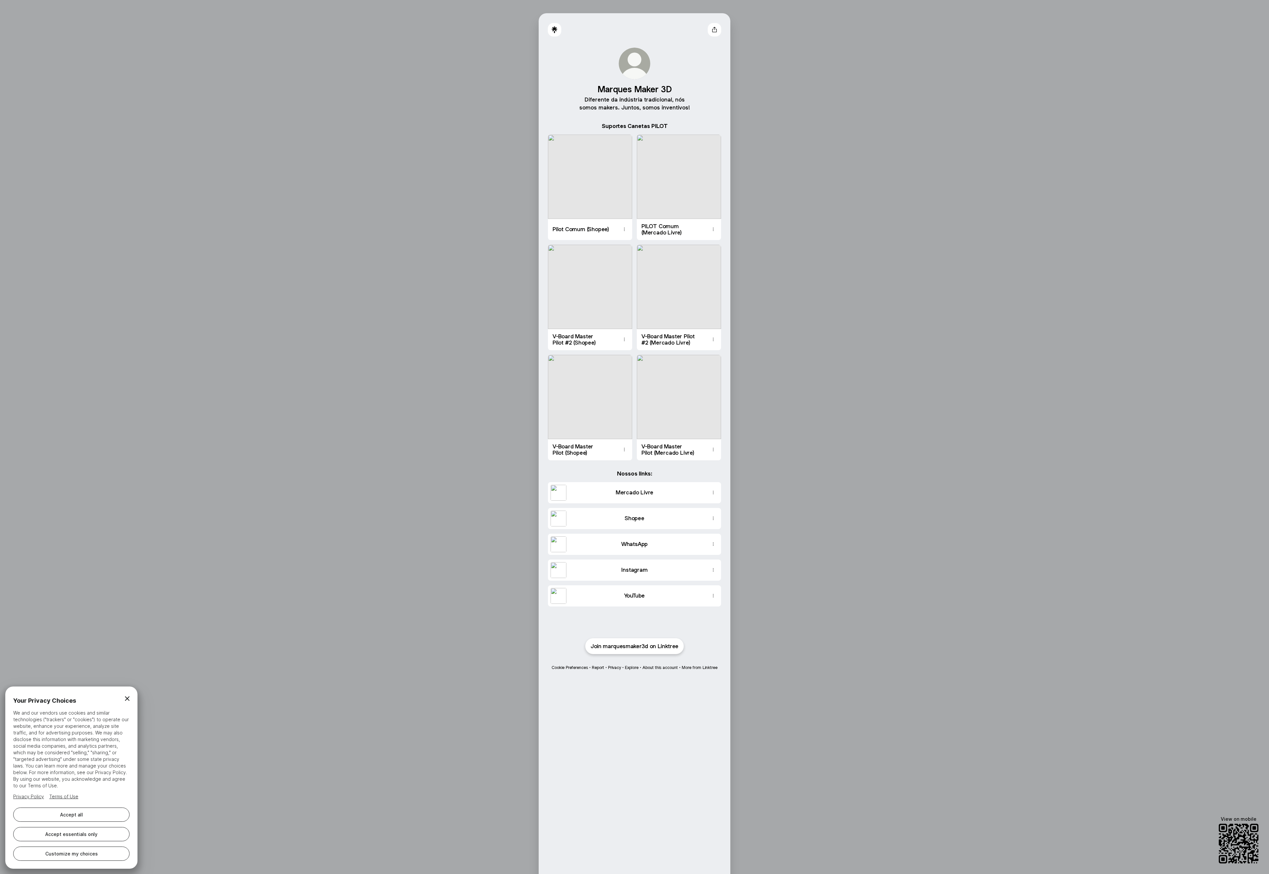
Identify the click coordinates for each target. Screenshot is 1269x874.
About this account (660, 667)
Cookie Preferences (570, 667)
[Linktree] (554, 29)
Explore (631, 667)
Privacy (614, 667)
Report (598, 667)
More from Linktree (699, 667)
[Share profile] (714, 29)
